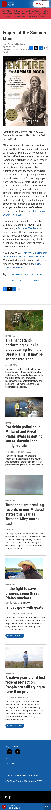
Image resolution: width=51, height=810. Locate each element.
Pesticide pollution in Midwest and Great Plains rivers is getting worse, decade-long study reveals (24, 436)
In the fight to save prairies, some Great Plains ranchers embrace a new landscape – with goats (24, 598)
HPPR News (10, 336)
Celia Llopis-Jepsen (12, 452)
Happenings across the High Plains (27, 274)
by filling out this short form (29, 256)
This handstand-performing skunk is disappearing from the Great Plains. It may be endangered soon (24, 349)
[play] (4, 806)
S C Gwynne (34, 280)
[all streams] (47, 806)
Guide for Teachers (28, 228)
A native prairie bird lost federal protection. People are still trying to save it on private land (25, 684)
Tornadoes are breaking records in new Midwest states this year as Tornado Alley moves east (24, 514)
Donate (42, 4)
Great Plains (17, 280)
